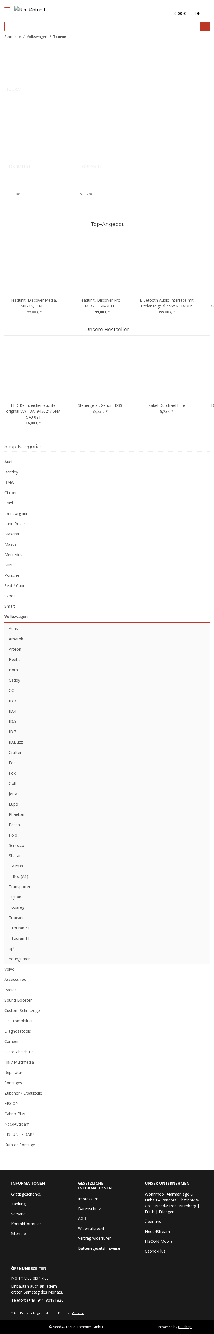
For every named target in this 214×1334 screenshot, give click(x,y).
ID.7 (12, 731)
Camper (11, 1041)
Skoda (10, 596)
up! (11, 948)
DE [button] (197, 13)
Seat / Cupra (15, 585)
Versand (18, 1214)
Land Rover (14, 523)
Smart (9, 606)
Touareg (16, 907)
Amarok (16, 638)
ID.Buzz (16, 742)
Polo (13, 835)
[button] (155, 13)
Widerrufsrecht (91, 1228)
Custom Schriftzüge (22, 1010)
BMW (9, 482)
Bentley (11, 472)
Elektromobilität (18, 1020)
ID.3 (12, 700)
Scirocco (16, 845)
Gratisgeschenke (26, 1194)
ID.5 (12, 721)
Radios (10, 989)
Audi (8, 461)
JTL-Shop (185, 1327)
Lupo (13, 804)
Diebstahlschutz (18, 1051)
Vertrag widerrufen (94, 1238)
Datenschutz (89, 1208)
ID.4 (12, 711)
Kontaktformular (26, 1223)
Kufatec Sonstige (19, 1144)
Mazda (10, 544)
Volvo (9, 969)
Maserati (12, 534)
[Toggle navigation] (7, 4)
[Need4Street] (29, 8)
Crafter (15, 752)
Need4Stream (17, 1124)
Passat (15, 824)
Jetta (13, 793)
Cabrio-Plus (14, 1113)
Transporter (19, 886)
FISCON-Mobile (159, 1241)
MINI (8, 565)
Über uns (153, 1221)
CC (11, 690)
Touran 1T (91, 166)
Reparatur (13, 1072)
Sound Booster (18, 1000)
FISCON (11, 1103)
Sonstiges (13, 1082)
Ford (8, 503)
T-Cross (16, 866)
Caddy (14, 680)
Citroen (11, 492)
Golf (12, 783)
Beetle (15, 659)
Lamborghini (15, 513)
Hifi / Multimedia (19, 1062)
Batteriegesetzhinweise (99, 1248)
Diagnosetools (17, 1031)
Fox (12, 773)
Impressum (88, 1198)
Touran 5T (19, 166)
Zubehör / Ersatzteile (23, 1093)
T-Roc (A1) (18, 876)
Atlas (13, 628)
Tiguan (15, 897)
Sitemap (18, 1233)
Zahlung (18, 1203)
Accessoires (15, 979)
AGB (82, 1218)
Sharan (15, 855)
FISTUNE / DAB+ (19, 1134)
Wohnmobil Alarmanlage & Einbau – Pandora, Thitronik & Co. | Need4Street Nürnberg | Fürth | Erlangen (172, 1202)
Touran (16, 917)
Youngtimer (19, 959)
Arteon (15, 649)
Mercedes (13, 554)
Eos (12, 762)
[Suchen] (205, 26)
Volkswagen (16, 616)
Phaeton (16, 814)
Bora (13, 669)
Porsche (11, 575)
